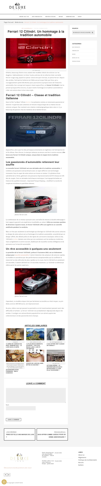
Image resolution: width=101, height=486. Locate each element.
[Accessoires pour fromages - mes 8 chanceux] (15, 356)
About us (81, 455)
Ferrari (28, 102)
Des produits (37, 16)
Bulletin (81, 465)
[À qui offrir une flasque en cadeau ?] (56, 334)
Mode (61, 16)
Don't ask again (40, 132)
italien (16, 239)
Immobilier (70, 16)
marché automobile (22, 255)
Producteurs (50, 16)
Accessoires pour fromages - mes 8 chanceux (12, 371)
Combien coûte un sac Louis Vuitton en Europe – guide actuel (48, 462)
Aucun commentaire (41, 28)
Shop (80, 16)
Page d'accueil (8, 22)
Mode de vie (24, 16)
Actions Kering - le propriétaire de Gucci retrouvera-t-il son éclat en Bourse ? (54, 368)
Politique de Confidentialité (87, 460)
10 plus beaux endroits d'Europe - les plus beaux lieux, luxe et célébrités (34, 346)
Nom (7, 405)
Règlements (82, 457)
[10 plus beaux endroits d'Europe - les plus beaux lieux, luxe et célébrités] (35, 334)
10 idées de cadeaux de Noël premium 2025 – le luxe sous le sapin (14, 345)
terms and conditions (37, 128)
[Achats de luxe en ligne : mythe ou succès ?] (35, 361)
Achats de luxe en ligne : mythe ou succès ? (35, 364)
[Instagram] (8, 474)
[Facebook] (5, 474)
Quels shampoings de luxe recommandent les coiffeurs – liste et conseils (48, 455)
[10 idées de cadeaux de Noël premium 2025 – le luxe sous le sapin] (15, 334)
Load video (31, 132)
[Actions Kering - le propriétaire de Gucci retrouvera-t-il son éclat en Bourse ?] (56, 356)
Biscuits (81, 462)
